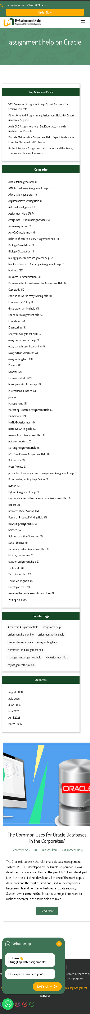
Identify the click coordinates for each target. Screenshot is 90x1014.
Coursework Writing (19, 302)
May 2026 (13, 711)
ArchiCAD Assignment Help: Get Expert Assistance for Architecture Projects (38, 128)
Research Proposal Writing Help (25, 517)
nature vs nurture (18, 441)
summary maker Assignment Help (27, 549)
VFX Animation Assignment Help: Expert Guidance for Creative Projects (38, 106)
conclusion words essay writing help (28, 296)
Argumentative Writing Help (23, 201)
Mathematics (15, 416)
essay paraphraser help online (24, 346)
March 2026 (15, 724)
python (12, 486)
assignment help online (20, 634)
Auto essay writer (18, 226)
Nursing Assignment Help (22, 448)
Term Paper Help (17, 574)
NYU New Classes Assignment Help (27, 454)
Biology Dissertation (19, 245)
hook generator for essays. (22, 384)
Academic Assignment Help (23, 627)
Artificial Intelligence (19, 207)
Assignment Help (17, 213)
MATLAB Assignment (19, 422)
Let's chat (44, 986)
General (12, 372)
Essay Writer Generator (21, 353)
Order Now (45, 12)
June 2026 (14, 705)
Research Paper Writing (21, 511)
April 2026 (14, 717)
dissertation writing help (21, 308)
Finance (12, 365)
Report (12, 505)
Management (15, 403)
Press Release (15, 466)
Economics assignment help (23, 315)
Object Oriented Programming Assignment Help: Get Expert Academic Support (41, 117)
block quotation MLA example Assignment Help (34, 264)
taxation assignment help (22, 561)
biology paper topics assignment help (29, 258)
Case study (14, 289)
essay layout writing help (22, 340)
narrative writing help (20, 429)
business (13, 270)
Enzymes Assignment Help (23, 334)
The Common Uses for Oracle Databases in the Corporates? (47, 837)
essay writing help (18, 359)
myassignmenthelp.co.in (21, 665)
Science (12, 530)
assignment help (52, 627)
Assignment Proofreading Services (27, 220)
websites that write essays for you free (29, 593)
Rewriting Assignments (20, 524)
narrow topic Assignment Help (25, 435)
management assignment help (24, 657)
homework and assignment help (26, 650)
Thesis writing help (18, 581)
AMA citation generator (21, 182)
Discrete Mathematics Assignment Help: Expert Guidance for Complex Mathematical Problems (41, 139)
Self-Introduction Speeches (23, 536)
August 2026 (15, 692)
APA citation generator (20, 194)
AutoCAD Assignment (20, 232)
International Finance (20, 391)
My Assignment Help (57, 657)
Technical (13, 568)
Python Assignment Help (22, 492)
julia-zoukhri (49, 850)
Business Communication (22, 277)
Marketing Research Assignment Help (28, 410)
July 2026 (14, 699)
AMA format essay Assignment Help (28, 188)
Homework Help (17, 378)
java (10, 397)
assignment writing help (51, 634)
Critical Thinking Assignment (71, 988)
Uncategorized (16, 587)
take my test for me (19, 555)
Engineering (15, 327)
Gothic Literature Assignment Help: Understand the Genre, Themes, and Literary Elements (40, 150)
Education (14, 321)
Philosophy (14, 460)
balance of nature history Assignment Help (31, 239)
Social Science (16, 542)
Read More (47, 911)
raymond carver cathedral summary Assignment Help (38, 498)
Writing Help (15, 600)
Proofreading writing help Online (26, 479)
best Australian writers (20, 642)
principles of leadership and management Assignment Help (41, 473)
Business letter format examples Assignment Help (35, 283)
